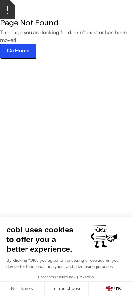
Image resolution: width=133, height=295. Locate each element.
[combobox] (114, 288)
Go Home (18, 51)
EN (119, 289)
